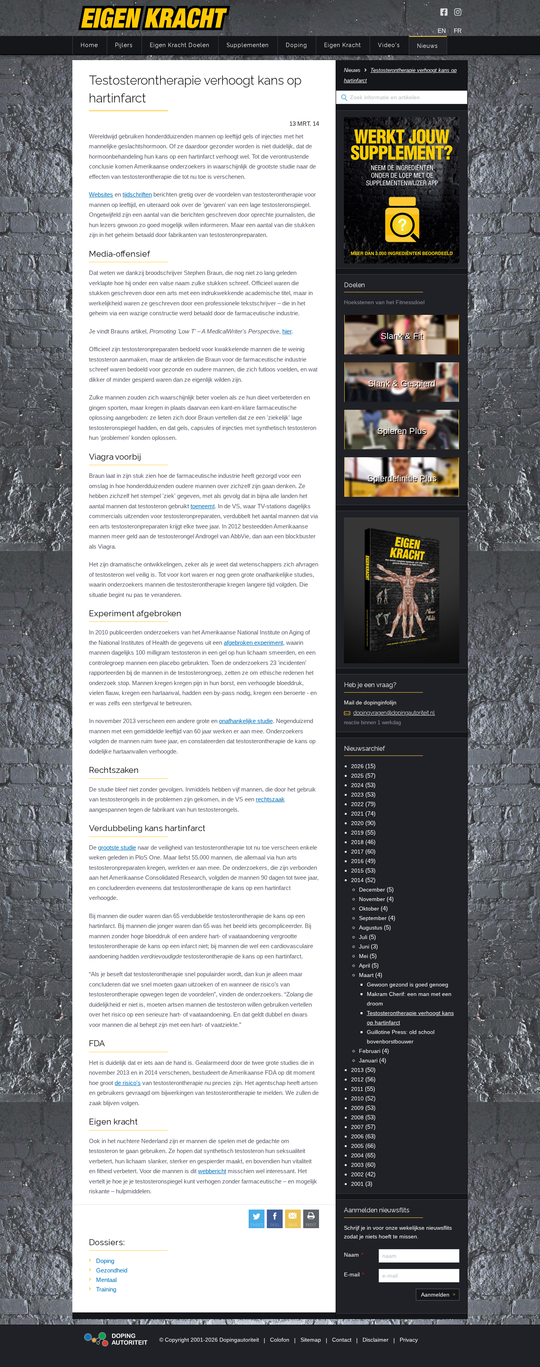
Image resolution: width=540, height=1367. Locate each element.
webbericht (212, 1171)
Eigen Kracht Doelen (180, 45)
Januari (368, 1060)
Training (106, 1289)
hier (286, 331)
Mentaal (106, 1279)
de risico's (128, 1082)
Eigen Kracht (342, 45)
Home (89, 45)
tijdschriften (137, 194)
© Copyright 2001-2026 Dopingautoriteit (209, 1340)
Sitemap (310, 1340)
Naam (351, 1255)
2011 (357, 1089)
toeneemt (203, 506)
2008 (357, 1117)
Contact (341, 1340)
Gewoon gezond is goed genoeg (407, 984)
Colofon (279, 1340)
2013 (357, 1070)
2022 (357, 804)
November (372, 899)
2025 (357, 775)
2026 (357, 766)
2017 (357, 851)
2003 (357, 1165)
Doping (296, 45)
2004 (357, 1155)
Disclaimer (376, 1340)
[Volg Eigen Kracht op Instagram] (458, 12)
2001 (357, 1184)
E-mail (352, 1274)
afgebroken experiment (253, 642)
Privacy (409, 1340)
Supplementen (248, 45)
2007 (357, 1127)
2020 (357, 823)
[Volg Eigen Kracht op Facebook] (444, 12)
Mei (363, 956)
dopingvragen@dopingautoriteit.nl (394, 713)
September (373, 918)
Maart (366, 975)
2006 (357, 1136)
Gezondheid (111, 1270)
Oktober (369, 908)
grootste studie (117, 847)
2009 (357, 1108)
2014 (357, 880)
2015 (357, 870)
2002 (357, 1174)
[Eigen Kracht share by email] (293, 1219)
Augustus (370, 927)
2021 (357, 813)
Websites (101, 194)
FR (458, 30)
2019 (357, 832)
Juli (363, 937)
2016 (357, 861)
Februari (369, 1051)
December (372, 889)
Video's (389, 45)
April (364, 965)
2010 (357, 1098)
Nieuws (427, 46)
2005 (357, 1146)
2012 (357, 1079)
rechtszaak (270, 799)
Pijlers (124, 45)
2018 (357, 842)
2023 (357, 794)
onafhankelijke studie (246, 721)
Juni (364, 946)
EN (442, 30)
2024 (357, 785)
